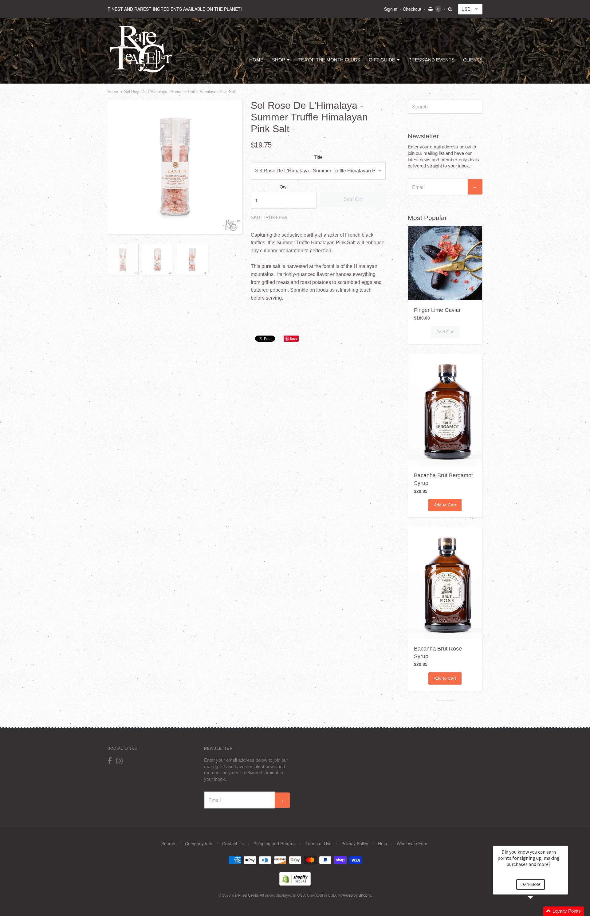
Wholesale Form (413, 843)
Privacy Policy (354, 843)
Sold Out (353, 199)
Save (293, 338)
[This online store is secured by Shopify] (295, 883)
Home (113, 91)
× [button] (565, 841)
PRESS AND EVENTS (431, 59)
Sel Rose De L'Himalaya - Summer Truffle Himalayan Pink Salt (180, 91)
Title (318, 157)
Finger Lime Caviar (437, 310)
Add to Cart (445, 504)
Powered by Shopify (354, 895)
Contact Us (233, 843)
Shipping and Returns (275, 843)
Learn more (531, 884)
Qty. (283, 187)
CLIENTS (472, 59)
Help (382, 843)
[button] (538, 911)
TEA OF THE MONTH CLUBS (329, 59)
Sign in (390, 9)
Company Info (198, 843)
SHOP (278, 59)
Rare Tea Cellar (245, 895)
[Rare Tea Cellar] (141, 72)
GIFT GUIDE (382, 59)
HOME (256, 59)
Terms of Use (318, 843)
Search (168, 843)
